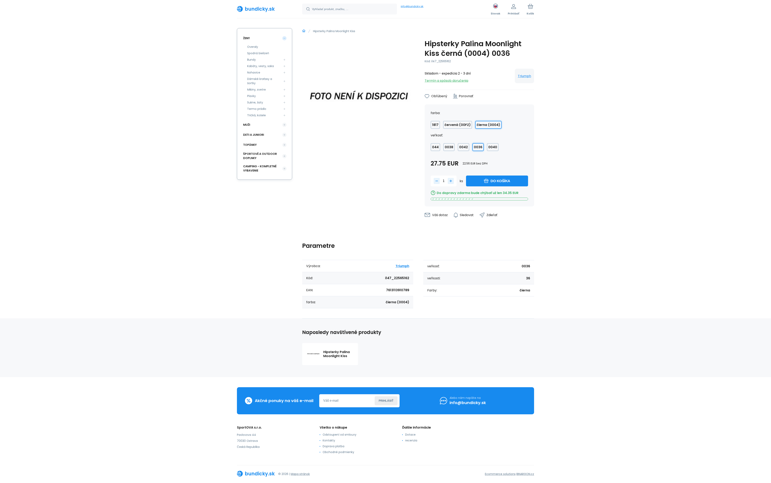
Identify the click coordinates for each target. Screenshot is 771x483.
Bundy (251, 60)
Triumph (524, 76)
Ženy (246, 38)
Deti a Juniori (253, 135)
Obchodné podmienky (338, 452)
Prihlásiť (386, 400)
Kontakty (329, 440)
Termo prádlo (256, 109)
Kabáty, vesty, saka (260, 66)
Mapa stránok (300, 474)
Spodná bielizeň (258, 53)
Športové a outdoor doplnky (260, 156)
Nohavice (253, 72)
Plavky (251, 96)
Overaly (252, 47)
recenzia (411, 440)
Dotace (410, 435)
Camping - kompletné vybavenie (259, 168)
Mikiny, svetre (256, 90)
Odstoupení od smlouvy (339, 435)
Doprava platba (333, 446)
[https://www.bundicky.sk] (303, 31)
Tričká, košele (256, 115)
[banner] (264, 9)
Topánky (250, 145)
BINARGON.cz (525, 474)
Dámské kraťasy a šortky (259, 81)
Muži (246, 125)
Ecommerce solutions (500, 474)
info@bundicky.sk (412, 6)
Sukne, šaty (255, 102)
